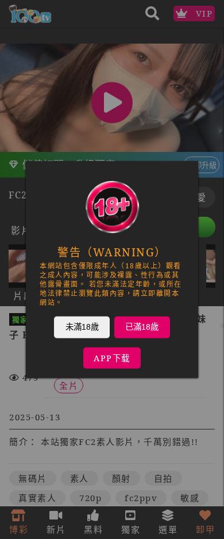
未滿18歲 (82, 326)
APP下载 (112, 358)
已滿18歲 (142, 326)
